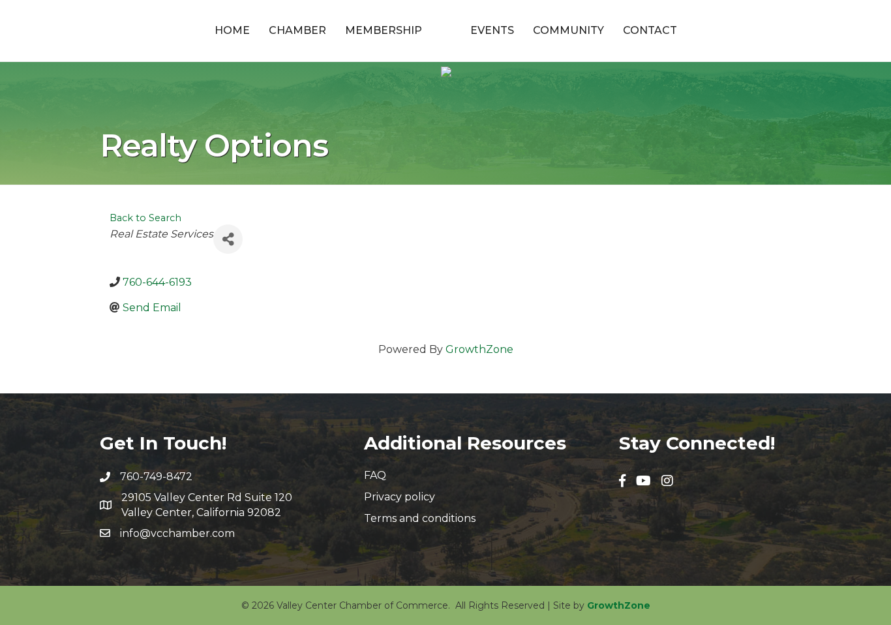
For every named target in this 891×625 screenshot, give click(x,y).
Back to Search (145, 218)
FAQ (375, 475)
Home (232, 30)
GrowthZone (479, 349)
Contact (650, 30)
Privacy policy (399, 497)
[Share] (228, 239)
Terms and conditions (420, 518)
